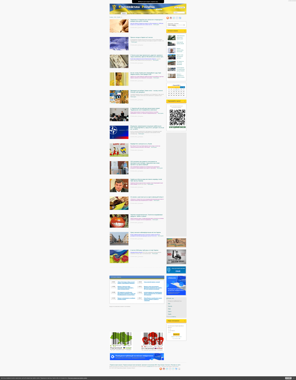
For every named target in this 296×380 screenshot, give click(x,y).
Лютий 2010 (176, 85)
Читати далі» (156, 24)
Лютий (118, 17)
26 (178, 95)
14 (183, 91)
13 (181, 91)
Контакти (167, 365)
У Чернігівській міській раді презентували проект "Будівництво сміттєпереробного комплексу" (145, 109)
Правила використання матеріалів (132, 365)
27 (181, 95)
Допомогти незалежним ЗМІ (149, 365)
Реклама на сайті (175, 365)
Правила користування (116, 365)
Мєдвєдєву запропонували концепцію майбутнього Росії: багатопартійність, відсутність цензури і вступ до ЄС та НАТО (147, 127)
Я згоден (288, 378)
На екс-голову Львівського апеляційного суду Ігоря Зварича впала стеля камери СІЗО (145, 73)
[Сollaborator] (137, 359)
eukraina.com (149, 366)
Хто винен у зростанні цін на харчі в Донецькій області (146, 197)
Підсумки (173, 336)
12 (178, 91)
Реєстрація (181, 7)
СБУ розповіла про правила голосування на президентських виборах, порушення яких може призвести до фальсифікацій (144, 163)
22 (169, 95)
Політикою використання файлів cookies (77, 378)
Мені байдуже (172, 330)
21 (183, 93)
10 (173, 91)
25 (176, 95)
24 (173, 95)
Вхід (176, 7)
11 (176, 91)
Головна (111, 17)
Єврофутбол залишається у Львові (141, 144)
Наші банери (161, 365)
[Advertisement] (137, 271)
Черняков (141, 27)
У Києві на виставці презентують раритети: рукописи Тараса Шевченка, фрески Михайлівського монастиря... (147, 55)
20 (181, 93)
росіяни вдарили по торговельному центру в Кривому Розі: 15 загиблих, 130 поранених (181, 70)
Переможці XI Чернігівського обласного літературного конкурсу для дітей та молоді (146, 20)
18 (176, 93)
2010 (115, 17)
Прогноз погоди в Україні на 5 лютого (141, 37)
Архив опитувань (178, 336)
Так (170, 329)
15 (169, 93)
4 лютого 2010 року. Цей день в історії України (144, 250)
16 (171, 93)
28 (183, 95)
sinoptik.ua (173, 316)
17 (173, 93)
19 (178, 93)
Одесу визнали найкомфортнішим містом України (145, 232)
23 (171, 95)
